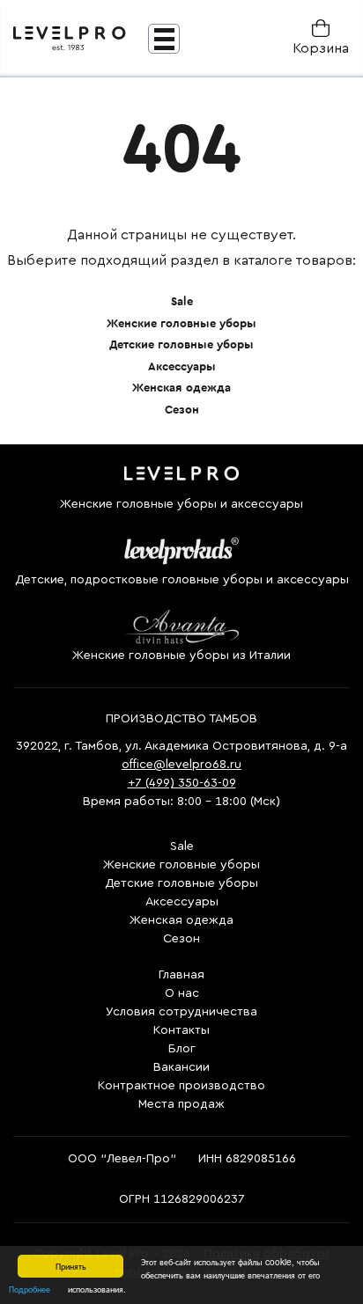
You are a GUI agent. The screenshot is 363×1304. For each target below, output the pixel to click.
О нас (182, 993)
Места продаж (181, 1104)
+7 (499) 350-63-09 (182, 783)
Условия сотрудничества (181, 1012)
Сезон (182, 409)
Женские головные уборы (181, 323)
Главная (181, 975)
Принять (71, 1265)
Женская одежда (181, 387)
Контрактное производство (181, 1086)
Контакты (181, 1030)
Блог (182, 1049)
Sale (182, 301)
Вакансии (181, 1067)
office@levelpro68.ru (181, 764)
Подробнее (29, 1288)
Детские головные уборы (181, 344)
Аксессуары (182, 366)
